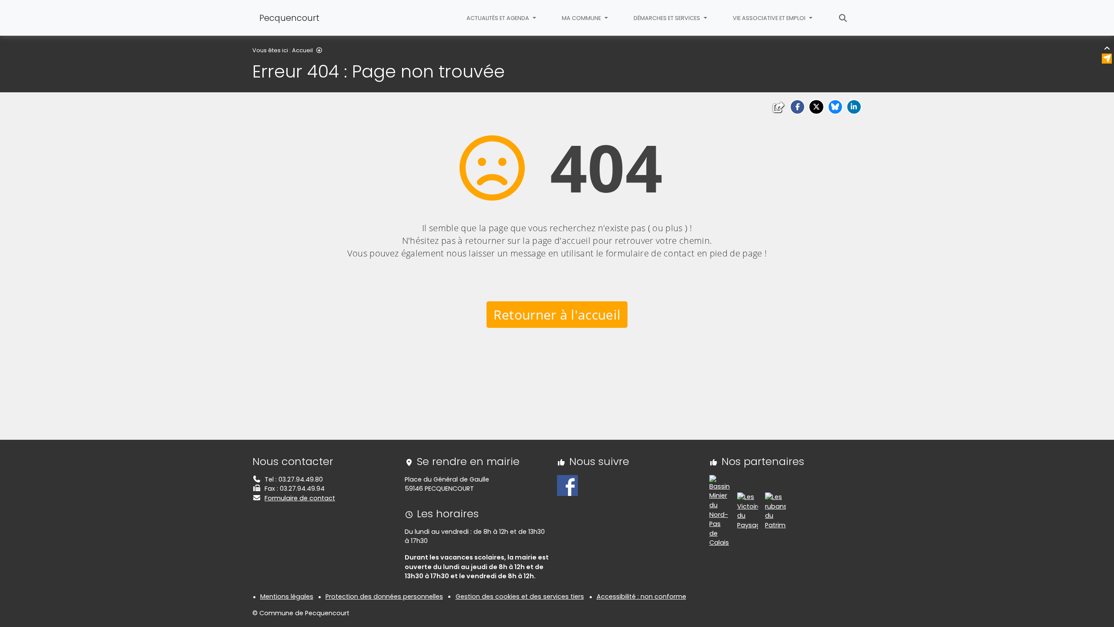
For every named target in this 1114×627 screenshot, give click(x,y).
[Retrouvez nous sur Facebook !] (567, 485)
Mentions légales (286, 596)
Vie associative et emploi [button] (770, 18)
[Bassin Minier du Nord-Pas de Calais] (719, 510)
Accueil (302, 50)
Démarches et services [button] (667, 18)
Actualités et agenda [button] (498, 18)
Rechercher (843, 18)
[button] (797, 107)
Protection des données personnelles (384, 596)
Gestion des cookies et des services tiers (520, 596)
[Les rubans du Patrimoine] (775, 510)
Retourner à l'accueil (557, 315)
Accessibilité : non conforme (641, 596)
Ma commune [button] (582, 18)
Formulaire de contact (300, 498)
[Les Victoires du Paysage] (747, 510)
